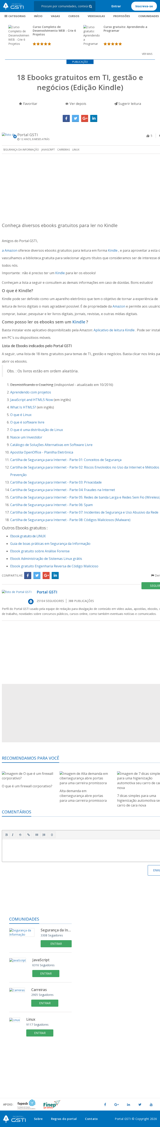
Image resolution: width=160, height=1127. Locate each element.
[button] (6, 834)
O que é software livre (27, 422)
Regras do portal (64, 1119)
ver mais (147, 54)
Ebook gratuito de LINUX (28, 536)
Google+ (84, 118)
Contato (91, 1119)
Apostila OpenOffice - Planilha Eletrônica (41, 452)
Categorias (17, 16)
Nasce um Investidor (26, 437)
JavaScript (48, 149)
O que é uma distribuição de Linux (36, 429)
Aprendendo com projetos (30, 392)
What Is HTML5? (23, 407)
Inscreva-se (144, 6)
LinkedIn (93, 118)
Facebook (66, 118)
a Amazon (10, 250)
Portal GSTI (13, 6)
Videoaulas (96, 16)
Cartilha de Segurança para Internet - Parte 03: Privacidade (56, 482)
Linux (75, 149)
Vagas (55, 16)
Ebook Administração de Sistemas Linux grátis (46, 558)
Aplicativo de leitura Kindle (114, 330)
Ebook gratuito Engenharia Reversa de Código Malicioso (54, 566)
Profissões (121, 16)
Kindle (113, 250)
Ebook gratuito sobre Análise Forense (40, 551)
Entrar (116, 6)
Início (38, 16)
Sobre (38, 1119)
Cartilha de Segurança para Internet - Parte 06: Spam (51, 505)
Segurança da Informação (21, 149)
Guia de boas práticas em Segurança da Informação (50, 543)
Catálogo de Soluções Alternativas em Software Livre (51, 444)
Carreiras (63, 149)
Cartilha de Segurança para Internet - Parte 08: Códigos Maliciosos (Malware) (70, 520)
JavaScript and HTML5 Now (32, 399)
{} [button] (52, 834)
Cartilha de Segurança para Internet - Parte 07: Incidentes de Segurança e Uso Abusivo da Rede (84, 512)
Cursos (73, 16)
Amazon (119, 306)
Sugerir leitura (129, 103)
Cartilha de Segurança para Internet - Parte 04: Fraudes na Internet (62, 489)
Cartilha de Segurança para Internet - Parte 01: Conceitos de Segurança (65, 459)
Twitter (75, 118)
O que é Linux (20, 414)
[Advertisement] (40, 1071)
